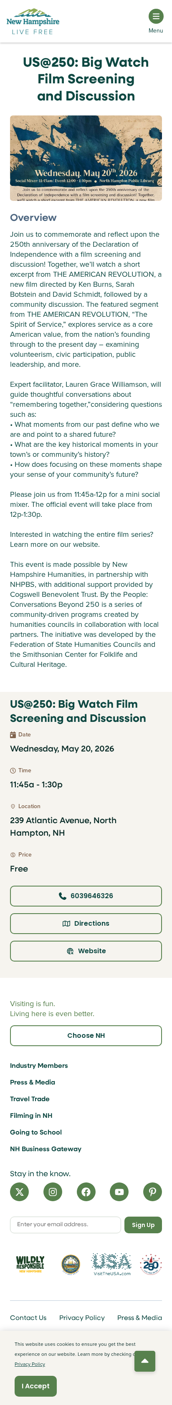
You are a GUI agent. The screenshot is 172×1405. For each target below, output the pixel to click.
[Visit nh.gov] (71, 1264)
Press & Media (32, 1082)
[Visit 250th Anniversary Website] (151, 1264)
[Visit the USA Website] (111, 1264)
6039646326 (92, 896)
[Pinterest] (152, 1191)
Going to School (36, 1133)
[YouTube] (119, 1191)
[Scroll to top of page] (144, 1361)
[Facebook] (86, 1191)
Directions (91, 923)
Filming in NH (31, 1116)
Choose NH (86, 1035)
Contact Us (28, 1318)
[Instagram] (52, 1191)
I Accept (36, 1386)
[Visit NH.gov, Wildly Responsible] (30, 1264)
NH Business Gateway (45, 1149)
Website (92, 951)
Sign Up (143, 1225)
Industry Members (39, 1066)
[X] (19, 1191)
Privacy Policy (82, 1318)
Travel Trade (30, 1099)
